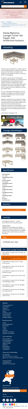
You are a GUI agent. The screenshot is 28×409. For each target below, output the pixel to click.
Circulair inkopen (6, 316)
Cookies (4, 329)
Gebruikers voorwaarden (8, 333)
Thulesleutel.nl (6, 349)
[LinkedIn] (4, 400)
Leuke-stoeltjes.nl (7, 341)
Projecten (5, 308)
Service (4, 311)
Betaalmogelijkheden (8, 324)
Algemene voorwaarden (8, 332)
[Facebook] (8, 400)
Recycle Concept (7, 314)
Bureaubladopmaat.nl (8, 340)
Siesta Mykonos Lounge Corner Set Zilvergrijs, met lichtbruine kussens (13, 285)
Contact (4, 322)
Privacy (4, 327)
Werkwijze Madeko (7, 317)
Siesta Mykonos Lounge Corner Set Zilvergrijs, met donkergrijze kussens (13, 280)
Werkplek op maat (7, 313)
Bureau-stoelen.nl (7, 338)
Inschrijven (23, 391)
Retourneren (6, 326)
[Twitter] (11, 400)
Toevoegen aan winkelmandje (14, 210)
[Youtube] (15, 400)
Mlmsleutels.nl (6, 346)
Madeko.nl (5, 345)
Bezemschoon (6, 310)
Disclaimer (5, 330)
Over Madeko (6, 306)
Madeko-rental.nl (7, 343)
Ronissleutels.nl (6, 348)
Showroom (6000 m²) (8, 305)
